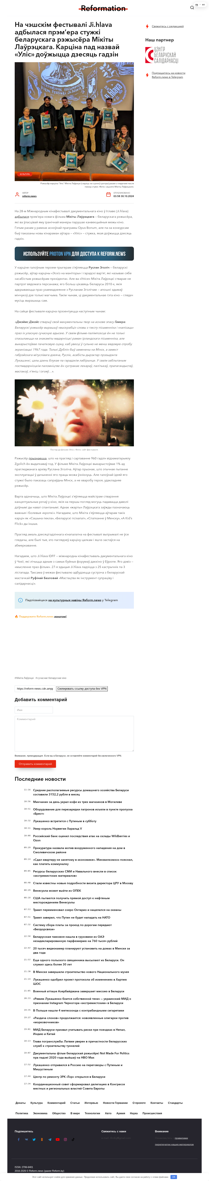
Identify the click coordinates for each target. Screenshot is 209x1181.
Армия (120, 1113)
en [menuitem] (203, 4)
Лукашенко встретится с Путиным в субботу (64, 821)
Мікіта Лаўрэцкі (25, 678)
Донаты (21, 1103)
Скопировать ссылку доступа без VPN (81, 688)
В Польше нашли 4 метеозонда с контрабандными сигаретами (78, 1010)
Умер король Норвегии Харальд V (57, 828)
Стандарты (175, 1103)
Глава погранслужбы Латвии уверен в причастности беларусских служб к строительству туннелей (80, 1043)
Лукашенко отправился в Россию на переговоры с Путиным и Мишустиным (77, 1067)
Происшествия (152, 1113)
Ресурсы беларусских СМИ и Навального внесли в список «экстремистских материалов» (75, 873)
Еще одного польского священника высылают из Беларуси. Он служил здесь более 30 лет (78, 962)
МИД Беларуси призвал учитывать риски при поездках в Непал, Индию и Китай (79, 1032)
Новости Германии (115, 1103)
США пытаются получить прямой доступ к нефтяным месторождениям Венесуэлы (71, 900)
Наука (134, 1113)
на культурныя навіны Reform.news (74, 600)
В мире (75, 1113)
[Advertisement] (74, 646)
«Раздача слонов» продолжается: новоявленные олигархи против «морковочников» (81, 1020)
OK (173, 1177)
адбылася (22, 217)
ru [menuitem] (196, 4)
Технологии (92, 1113)
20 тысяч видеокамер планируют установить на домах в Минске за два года (81, 950)
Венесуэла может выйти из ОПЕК (57, 890)
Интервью (91, 1103)
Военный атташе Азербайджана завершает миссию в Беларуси (78, 991)
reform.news (29, 196)
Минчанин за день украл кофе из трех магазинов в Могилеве (77, 802)
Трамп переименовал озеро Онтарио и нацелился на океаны (77, 910)
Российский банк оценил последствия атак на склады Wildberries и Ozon (81, 838)
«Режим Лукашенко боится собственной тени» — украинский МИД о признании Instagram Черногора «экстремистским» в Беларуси (82, 1001)
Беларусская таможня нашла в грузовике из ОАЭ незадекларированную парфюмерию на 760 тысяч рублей (75, 939)
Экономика (40, 1113)
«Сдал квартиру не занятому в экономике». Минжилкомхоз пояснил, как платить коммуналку (83, 862)
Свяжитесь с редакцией (168, 26)
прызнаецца (38, 458)
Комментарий (56, 1103)
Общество (59, 1113)
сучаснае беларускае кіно (51, 678)
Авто (108, 1113)
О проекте (139, 1103)
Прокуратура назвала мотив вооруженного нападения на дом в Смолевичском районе (79, 850)
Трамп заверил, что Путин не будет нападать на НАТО (71, 917)
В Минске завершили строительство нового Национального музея (81, 972)
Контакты (157, 1103)
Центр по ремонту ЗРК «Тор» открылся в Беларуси (69, 1076)
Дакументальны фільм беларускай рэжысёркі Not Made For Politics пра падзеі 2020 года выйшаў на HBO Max (81, 1055)
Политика (22, 1113)
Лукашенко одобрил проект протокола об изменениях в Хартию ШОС (80, 981)
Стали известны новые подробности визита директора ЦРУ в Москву (83, 883)
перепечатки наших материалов (174, 1144)
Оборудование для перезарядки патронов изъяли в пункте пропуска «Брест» (83, 811)
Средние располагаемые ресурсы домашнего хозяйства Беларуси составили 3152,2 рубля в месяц (81, 792)
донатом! (60, 616)
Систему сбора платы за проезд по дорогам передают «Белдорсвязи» (72, 927)
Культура (25, 174)
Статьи (75, 1103)
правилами (181, 1138)
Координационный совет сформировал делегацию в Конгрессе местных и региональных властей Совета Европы (79, 1086)
